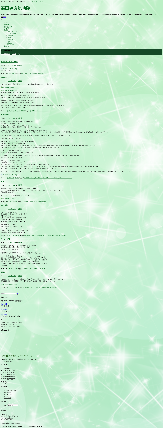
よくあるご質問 (9, 45)
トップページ (8, 22)
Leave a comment (37, 74)
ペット (9, 43)
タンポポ (4, 181)
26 (12, 379)
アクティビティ (12, 32)
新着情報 (7, 24)
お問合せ (7, 47)
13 (14, 375)
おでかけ (10, 35)
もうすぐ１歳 (8, 394)
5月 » (6, 383)
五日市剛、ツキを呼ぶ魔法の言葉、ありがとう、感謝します (42, 178)
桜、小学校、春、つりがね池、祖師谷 (34, 287)
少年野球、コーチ (28, 269)
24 (8, 379)
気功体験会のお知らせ (11, 390)
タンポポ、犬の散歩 (29, 202)
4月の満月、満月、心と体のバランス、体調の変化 (39, 235)
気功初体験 (7, 392)
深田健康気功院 (15, 8)
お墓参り (4, 77)
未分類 (14, 74)
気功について (8, 26)
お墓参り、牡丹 (35, 111)
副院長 (20, 65)
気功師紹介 (7, 28)
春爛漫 (3, 272)
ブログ (6, 30)
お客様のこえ (11, 37)
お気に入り (10, 39)
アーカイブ (4, 405)
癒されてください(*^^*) (9, 62)
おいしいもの (11, 33)
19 (12, 377)
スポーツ (10, 41)
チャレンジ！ (5, 239)
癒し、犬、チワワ (26, 74)
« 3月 (2, 383)
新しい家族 (7, 398)
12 (12, 375)
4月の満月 (4, 205)
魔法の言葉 (5, 114)
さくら (6, 396)
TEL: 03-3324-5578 (37, 1)
